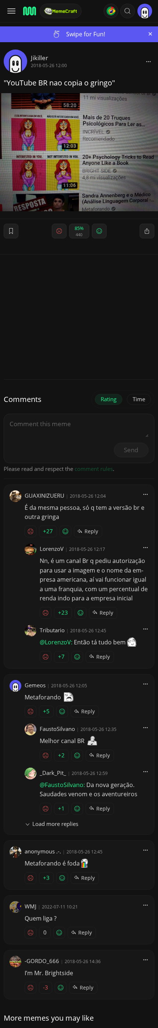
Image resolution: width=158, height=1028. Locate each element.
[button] (127, 11)
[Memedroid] (29, 11)
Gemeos (35, 685)
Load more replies (55, 823)
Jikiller (39, 58)
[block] (148, 61)
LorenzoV (51, 548)
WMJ (30, 906)
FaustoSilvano (57, 728)
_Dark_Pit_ (53, 772)
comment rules (94, 468)
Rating (108, 399)
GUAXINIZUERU (44, 495)
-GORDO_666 (42, 961)
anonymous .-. (42, 851)
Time (139, 399)
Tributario (52, 630)
